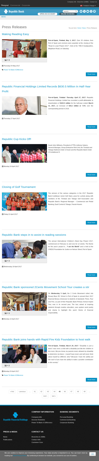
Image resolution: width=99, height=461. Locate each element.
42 (41, 391)
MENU (3, 17)
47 (71, 391)
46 (65, 391)
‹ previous (22, 391)
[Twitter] (84, 11)
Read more (91, 74)
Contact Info (36, 440)
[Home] (14, 11)
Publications (7, 440)
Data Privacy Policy (19, 456)
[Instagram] (91, 11)
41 (35, 391)
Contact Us (93, 2)
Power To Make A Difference (13, 70)
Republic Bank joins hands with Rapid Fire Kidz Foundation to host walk (46, 339)
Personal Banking (66, 417)
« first (12, 391)
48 (78, 391)
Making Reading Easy (15, 34)
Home (79, 28)
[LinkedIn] (94, 11)
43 (48, 391)
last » (54, 396)
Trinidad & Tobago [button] (89, 5)
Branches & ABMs (83, 2)
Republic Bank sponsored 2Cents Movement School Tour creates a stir (45, 287)
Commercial (15, 5)
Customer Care (37, 442)
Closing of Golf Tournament (19, 186)
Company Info (71, 2)
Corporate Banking (67, 423)
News (84, 28)
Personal (5, 5)
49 (84, 391)
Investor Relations (38, 420)
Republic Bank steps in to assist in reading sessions (34, 234)
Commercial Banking (67, 420)
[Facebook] (81, 11)
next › (45, 396)
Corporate (26, 5)
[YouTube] (87, 11)
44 (54, 391)
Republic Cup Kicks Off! (16, 139)
